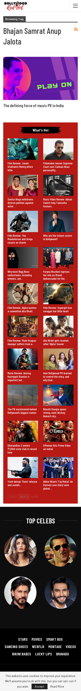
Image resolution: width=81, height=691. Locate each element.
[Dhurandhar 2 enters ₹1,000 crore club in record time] (23, 431)
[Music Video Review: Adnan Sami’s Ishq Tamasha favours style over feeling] (58, 185)
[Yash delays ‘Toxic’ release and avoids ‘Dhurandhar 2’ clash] (23, 467)
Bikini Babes (21, 653)
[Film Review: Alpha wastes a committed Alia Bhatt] (23, 293)
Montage (55, 646)
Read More (57, 686)
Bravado (62, 653)
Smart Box (54, 639)
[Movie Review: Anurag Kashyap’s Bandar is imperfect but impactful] (23, 359)
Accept (39, 686)
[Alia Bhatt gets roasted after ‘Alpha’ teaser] (58, 326)
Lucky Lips (43, 653)
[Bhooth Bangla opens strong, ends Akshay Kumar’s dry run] (58, 395)
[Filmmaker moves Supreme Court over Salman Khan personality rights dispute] (58, 149)
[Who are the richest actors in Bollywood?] (58, 221)
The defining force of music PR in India (33, 105)
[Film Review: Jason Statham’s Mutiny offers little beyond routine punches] (23, 149)
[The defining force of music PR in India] (40, 78)
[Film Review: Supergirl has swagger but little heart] (58, 293)
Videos (71, 646)
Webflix (38, 646)
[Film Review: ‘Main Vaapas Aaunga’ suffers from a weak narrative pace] (23, 326)
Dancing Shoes (16, 646)
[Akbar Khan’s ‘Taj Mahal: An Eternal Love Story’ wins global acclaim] (58, 467)
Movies (37, 639)
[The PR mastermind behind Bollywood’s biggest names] (23, 395)
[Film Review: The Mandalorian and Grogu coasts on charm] (23, 221)
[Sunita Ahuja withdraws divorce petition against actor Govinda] (23, 185)
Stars (23, 639)
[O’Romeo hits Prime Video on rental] (58, 431)
